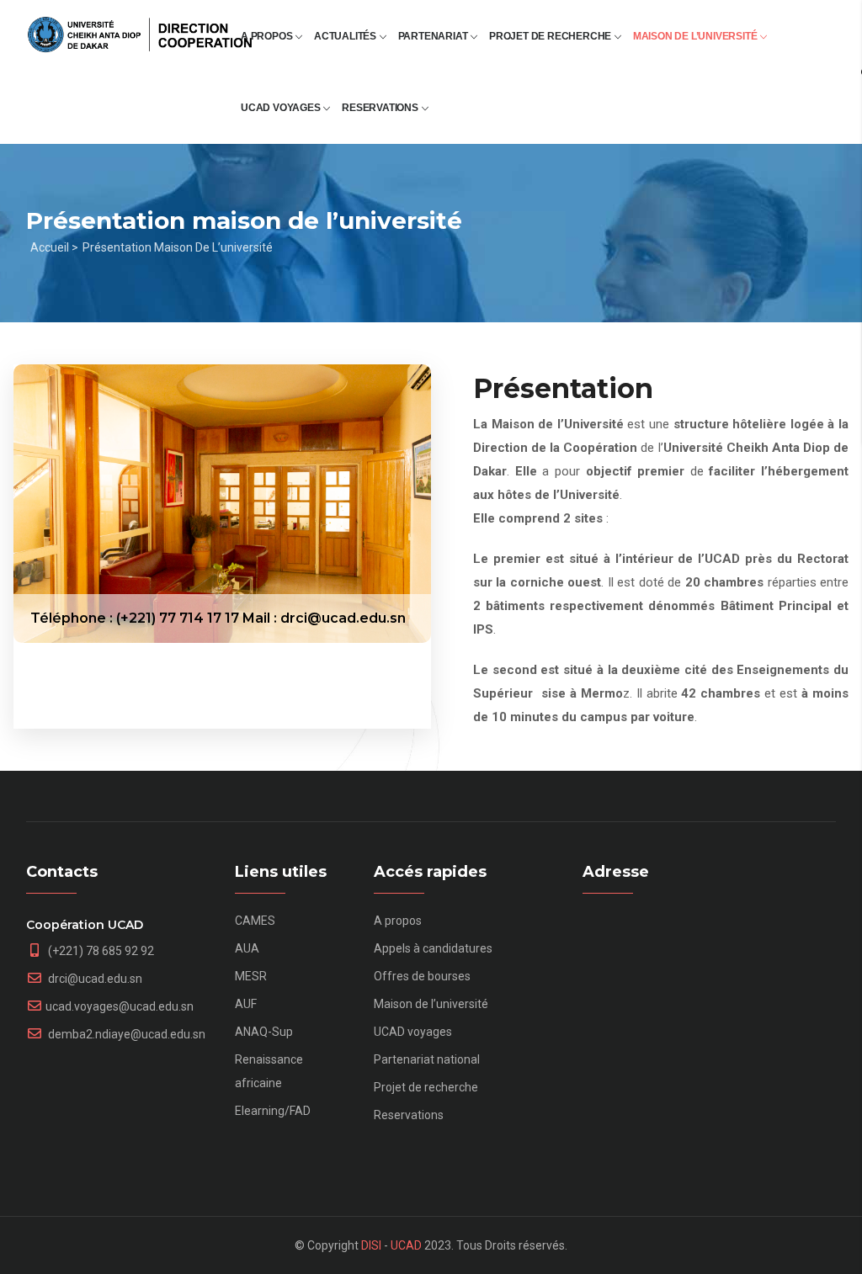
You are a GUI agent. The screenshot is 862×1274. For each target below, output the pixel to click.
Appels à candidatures (433, 948)
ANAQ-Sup (264, 1031)
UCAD (406, 1245)
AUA (247, 948)
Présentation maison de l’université (177, 247)
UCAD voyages (281, 108)
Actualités (346, 36)
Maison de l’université (696, 36)
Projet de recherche (551, 36)
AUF (246, 1004)
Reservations (381, 108)
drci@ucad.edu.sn (93, 978)
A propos (268, 36)
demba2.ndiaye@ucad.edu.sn (125, 1034)
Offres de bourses (422, 976)
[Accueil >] (139, 27)
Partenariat (434, 36)
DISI (371, 1245)
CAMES (255, 920)
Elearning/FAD (273, 1110)
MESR (251, 976)
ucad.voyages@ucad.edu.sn (119, 1006)
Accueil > (54, 247)
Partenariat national (427, 1059)
